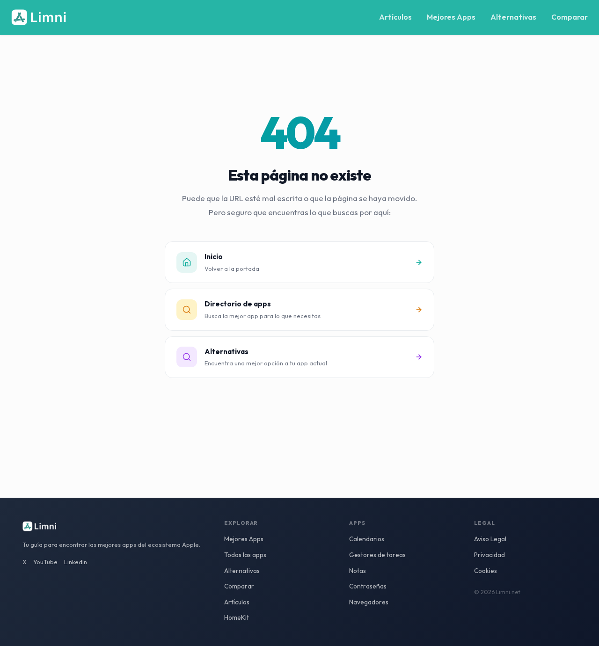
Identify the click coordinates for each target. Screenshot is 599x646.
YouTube (45, 562)
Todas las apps (245, 555)
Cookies (485, 570)
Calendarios (366, 539)
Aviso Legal (490, 539)
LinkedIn (75, 562)
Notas (357, 570)
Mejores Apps (451, 17)
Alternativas (513, 17)
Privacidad (489, 555)
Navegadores (368, 602)
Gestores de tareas (377, 555)
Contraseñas (368, 586)
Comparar (569, 17)
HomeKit (236, 617)
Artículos (395, 17)
